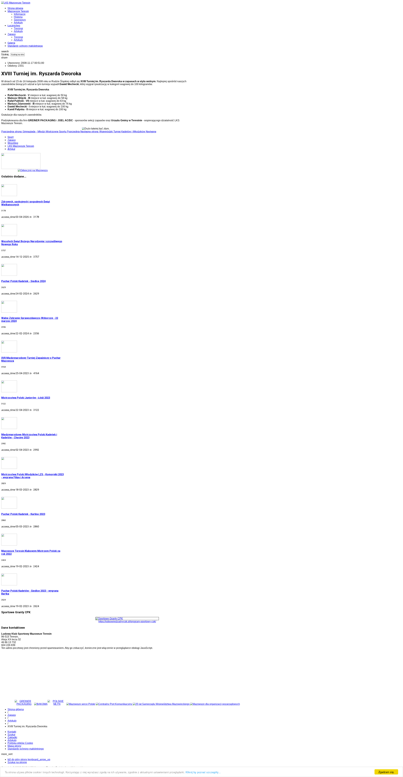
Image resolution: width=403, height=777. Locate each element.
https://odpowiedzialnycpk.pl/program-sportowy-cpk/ (127, 621)
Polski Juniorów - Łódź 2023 (25, 397)
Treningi (18, 28)
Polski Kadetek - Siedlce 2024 (23, 281)
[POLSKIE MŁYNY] (57, 704)
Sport (11, 137)
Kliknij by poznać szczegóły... (203, 772)
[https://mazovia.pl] (80, 704)
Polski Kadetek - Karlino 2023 (23, 514)
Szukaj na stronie (17, 762)
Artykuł (11, 149)
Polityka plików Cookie (20, 743)
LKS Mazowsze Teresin (21, 146)
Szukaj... (5, 54)
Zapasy (12, 34)
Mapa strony (14, 746)
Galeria (11, 42)
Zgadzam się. (386, 772)
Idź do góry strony (29, 759)
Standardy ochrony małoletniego (25, 45)
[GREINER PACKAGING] (24, 704)
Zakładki (12, 737)
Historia (18, 17)
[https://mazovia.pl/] (161, 704)
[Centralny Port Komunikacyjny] (114, 704)
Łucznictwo (14, 25)
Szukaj (11, 734)
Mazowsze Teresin (18, 11)
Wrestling (13, 143)
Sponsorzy (20, 19)
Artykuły (18, 22)
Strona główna (15, 8)
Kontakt (12, 731)
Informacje (20, 14)
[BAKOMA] (41, 704)
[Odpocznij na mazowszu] (33, 170)
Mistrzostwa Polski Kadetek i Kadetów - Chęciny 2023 (29, 436)
